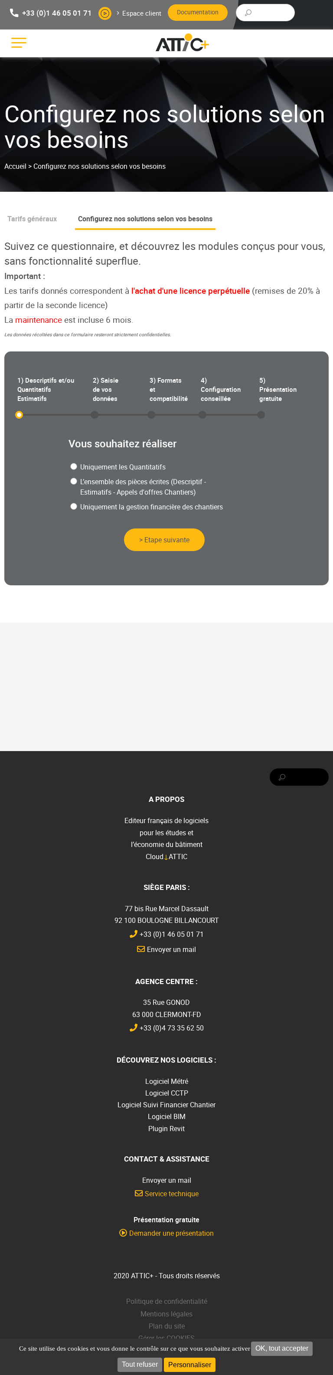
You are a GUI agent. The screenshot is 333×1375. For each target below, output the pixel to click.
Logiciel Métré (166, 1081)
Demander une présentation (171, 1233)
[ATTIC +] (182, 42)
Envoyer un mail (171, 949)
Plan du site (167, 1326)
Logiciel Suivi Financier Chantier (166, 1104)
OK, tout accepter (281, 1348)
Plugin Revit (166, 1128)
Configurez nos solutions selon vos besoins (145, 218)
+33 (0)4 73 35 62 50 (172, 1028)
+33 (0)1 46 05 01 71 (57, 12)
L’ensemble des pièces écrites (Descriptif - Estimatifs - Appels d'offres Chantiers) (143, 487)
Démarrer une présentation (104, 13)
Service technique (172, 1193)
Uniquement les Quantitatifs (123, 467)
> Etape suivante (164, 540)
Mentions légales (166, 1314)
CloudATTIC (166, 856)
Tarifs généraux (32, 218)
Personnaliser (189, 1364)
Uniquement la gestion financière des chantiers (151, 507)
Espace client (141, 13)
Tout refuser (140, 1364)
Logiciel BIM (167, 1116)
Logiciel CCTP (166, 1093)
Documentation (198, 12)
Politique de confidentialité (166, 1301)
